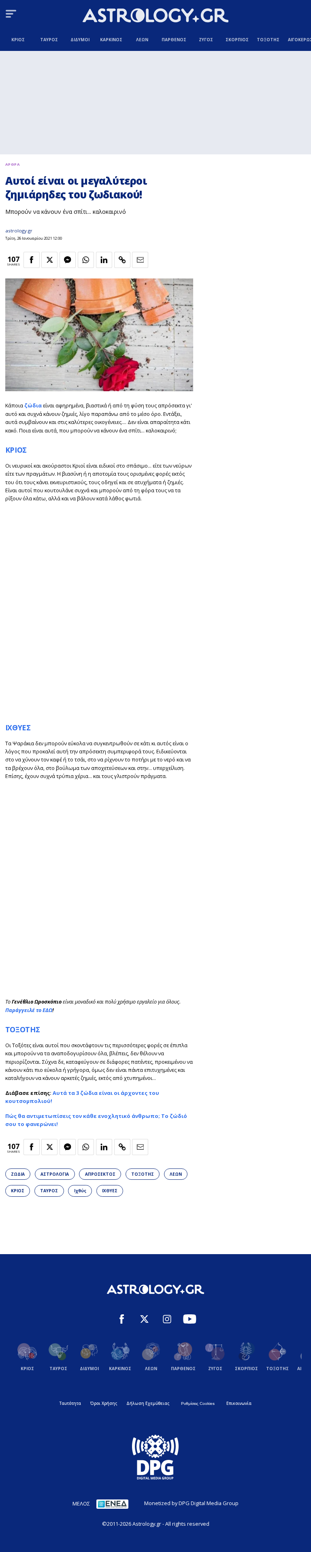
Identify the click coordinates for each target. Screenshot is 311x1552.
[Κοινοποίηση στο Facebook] (31, 260)
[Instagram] (167, 1320)
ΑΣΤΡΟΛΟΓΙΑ (54, 1174)
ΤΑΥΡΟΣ (49, 1191)
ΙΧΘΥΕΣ (18, 727)
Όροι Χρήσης (103, 1403)
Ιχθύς (80, 1191)
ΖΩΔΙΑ (18, 1174)
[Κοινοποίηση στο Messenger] (68, 260)
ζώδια (33, 405)
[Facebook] (121, 1320)
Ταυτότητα (70, 1403)
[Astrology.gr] (155, 16)
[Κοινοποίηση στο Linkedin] (104, 260)
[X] (144, 1320)
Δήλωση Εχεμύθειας (147, 1403)
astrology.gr (18, 231)
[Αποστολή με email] (140, 260)
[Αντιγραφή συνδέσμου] (122, 260)
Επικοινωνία (238, 1403)
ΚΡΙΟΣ (16, 450)
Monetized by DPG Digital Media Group (191, 1503)
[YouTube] (189, 1320)
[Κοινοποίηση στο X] (49, 260)
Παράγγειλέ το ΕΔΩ (28, 1010)
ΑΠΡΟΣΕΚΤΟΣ (100, 1174)
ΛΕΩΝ (176, 1174)
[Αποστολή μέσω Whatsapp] (86, 260)
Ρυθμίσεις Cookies (198, 1403)
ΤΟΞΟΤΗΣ (22, 1029)
